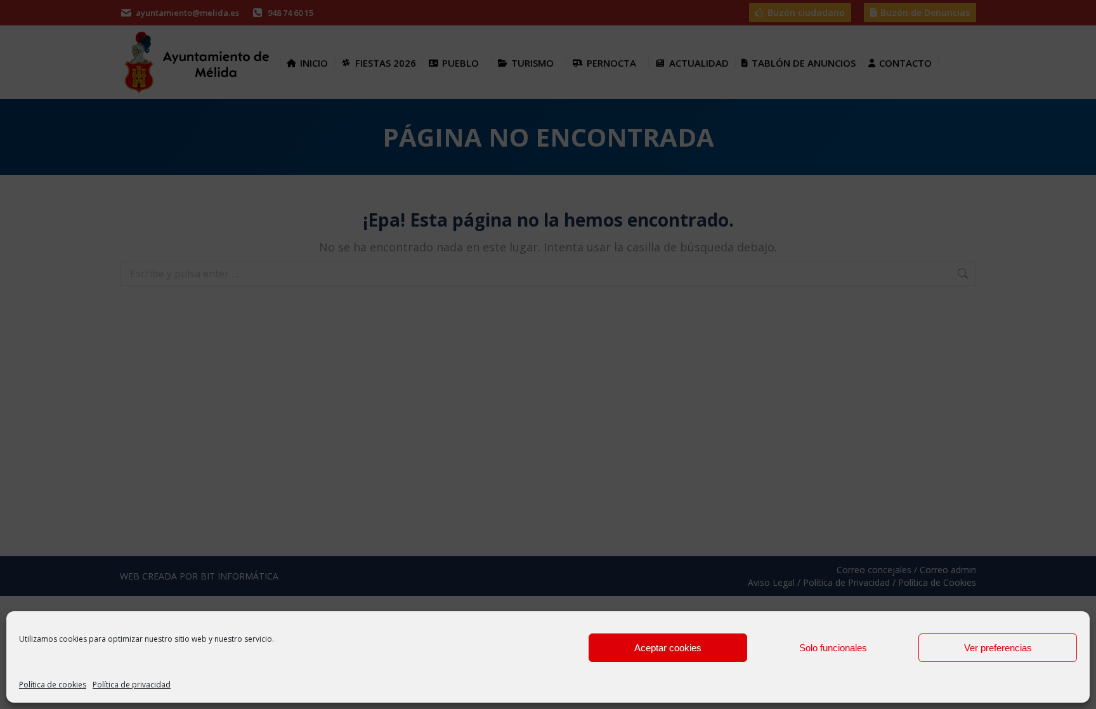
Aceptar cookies (667, 647)
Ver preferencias (998, 647)
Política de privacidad (132, 684)
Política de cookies (52, 684)
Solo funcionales (833, 647)
